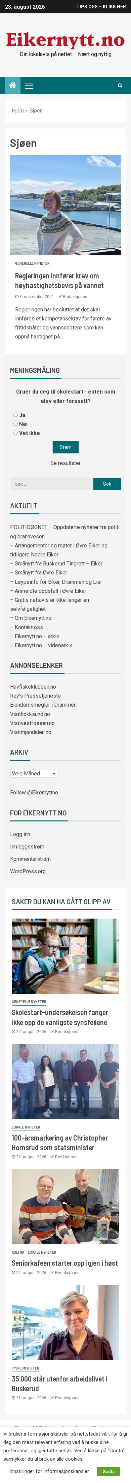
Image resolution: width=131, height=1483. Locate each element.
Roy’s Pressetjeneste (35, 696)
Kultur (18, 1252)
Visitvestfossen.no (32, 723)
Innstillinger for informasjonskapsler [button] (49, 1471)
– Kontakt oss (26, 627)
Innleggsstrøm (27, 846)
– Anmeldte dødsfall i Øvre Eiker (48, 591)
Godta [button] (108, 1471)
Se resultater (65, 463)
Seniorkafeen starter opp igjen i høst (65, 1262)
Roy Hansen (66, 1157)
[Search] (120, 85)
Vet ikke (29, 433)
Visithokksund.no (30, 714)
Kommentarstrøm (30, 859)
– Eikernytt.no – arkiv (34, 636)
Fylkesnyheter (25, 1368)
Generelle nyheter (32, 263)
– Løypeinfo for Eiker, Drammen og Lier (56, 582)
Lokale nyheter (26, 1127)
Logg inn (20, 834)
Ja (22, 415)
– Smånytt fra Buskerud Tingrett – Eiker (56, 563)
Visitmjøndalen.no (30, 732)
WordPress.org (28, 871)
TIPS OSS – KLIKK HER (101, 6)
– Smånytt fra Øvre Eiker (38, 572)
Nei (23, 424)
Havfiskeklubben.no (33, 687)
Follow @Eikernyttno (34, 792)
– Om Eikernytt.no (30, 618)
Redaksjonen (75, 296)
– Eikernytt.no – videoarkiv (41, 645)
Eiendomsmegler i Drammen (43, 705)
